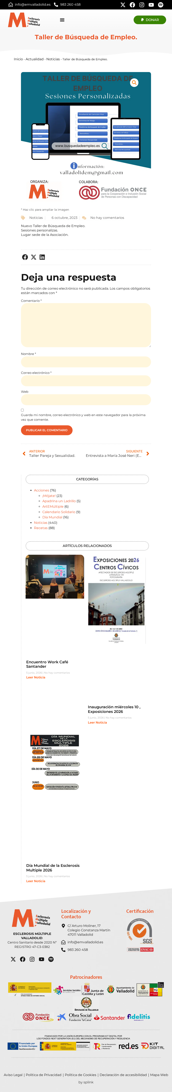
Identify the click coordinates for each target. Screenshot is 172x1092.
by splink (86, 1082)
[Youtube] (151, 5)
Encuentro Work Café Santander (47, 664)
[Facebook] (132, 5)
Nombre (28, 354)
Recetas (41, 528)
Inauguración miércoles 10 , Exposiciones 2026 (114, 709)
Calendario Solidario (58, 512)
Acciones (41, 490)
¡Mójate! (49, 496)
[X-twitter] (123, 5)
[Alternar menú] (62, 19)
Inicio (18, 59)
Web (24, 392)
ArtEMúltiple (53, 507)
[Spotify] (160, 5)
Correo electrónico (36, 373)
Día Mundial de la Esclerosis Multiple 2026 (52, 868)
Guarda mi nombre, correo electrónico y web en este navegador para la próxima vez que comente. (83, 417)
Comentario (31, 301)
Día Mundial (52, 517)
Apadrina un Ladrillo (59, 501)
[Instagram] (142, 5)
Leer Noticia (35, 677)
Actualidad (35, 59)
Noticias (53, 59)
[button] (25, 257)
